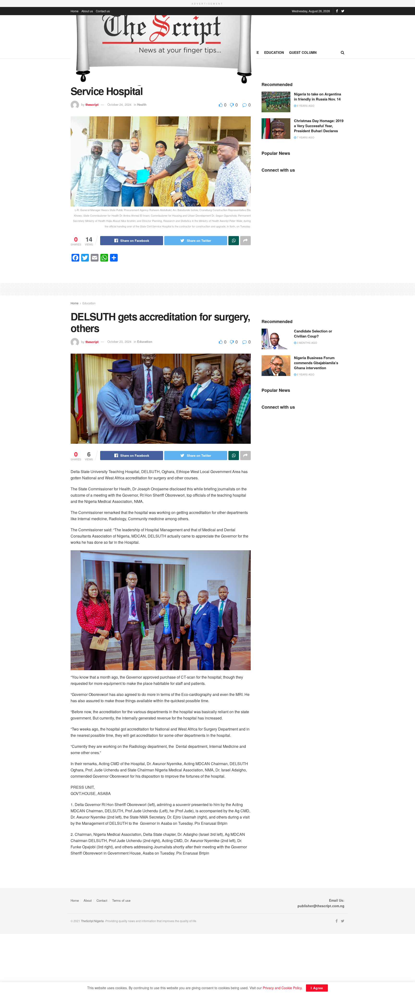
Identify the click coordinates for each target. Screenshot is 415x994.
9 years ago (305, 105)
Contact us (103, 11)
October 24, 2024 (119, 104)
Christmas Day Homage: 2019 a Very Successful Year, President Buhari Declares (318, 125)
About (88, 900)
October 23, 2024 (119, 341)
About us (87, 11)
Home (75, 11)
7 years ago (305, 137)
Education (274, 52)
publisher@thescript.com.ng (321, 905)
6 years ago (305, 374)
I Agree (317, 988)
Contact (102, 900)
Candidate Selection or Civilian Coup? (313, 333)
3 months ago (306, 342)
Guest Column (303, 52)
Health (141, 104)
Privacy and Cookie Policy (282, 987)
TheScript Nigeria (92, 921)
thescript (91, 104)
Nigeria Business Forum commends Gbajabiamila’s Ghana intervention (316, 362)
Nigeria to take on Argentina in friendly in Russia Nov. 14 (317, 96)
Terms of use (121, 900)
